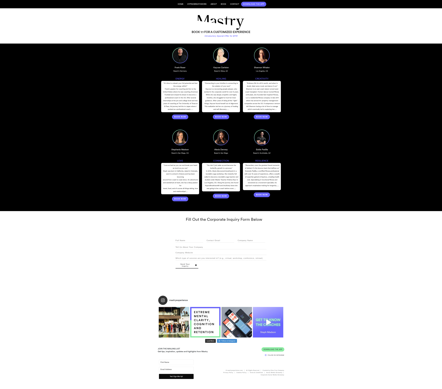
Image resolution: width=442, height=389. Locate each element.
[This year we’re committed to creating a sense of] (174, 322)
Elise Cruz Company (277, 370)
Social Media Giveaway (274, 372)
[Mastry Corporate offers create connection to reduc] (236, 322)
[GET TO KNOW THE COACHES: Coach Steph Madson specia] (268, 322)
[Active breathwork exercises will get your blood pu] (205, 322)
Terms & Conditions (256, 372)
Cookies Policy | (243, 372)
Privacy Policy (228, 372)
